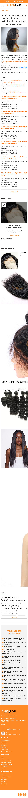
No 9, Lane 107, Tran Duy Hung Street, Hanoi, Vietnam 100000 (13, 721)
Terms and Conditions (6, 752)
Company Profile (5, 740)
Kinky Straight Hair (6, 597)
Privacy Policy (4, 749)
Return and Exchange (6, 764)
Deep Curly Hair (5, 608)
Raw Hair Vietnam (16, 613)
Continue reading (14, 235)
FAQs (2, 757)
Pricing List (4, 747)
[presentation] (1, 220)
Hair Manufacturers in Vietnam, (9, 611)
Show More (14, 617)
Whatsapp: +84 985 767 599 (13, 729)
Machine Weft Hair (5, 777)
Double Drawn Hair (20, 600)
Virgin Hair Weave (6, 603)
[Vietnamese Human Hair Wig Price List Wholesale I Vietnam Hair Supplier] (14, 39)
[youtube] (14, 1)
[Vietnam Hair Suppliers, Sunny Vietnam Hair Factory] (14, 8)
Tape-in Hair (4, 779)
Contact (3, 769)
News (7, 10)
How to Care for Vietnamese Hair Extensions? (14, 226)
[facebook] (9, 1)
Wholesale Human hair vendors (18, 608)
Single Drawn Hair (6, 613)
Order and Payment (6, 762)
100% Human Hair (16, 603)
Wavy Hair (11, 600)
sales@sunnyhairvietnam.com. (10, 716)
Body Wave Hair (5, 605)
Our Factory (4, 743)
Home (2, 10)
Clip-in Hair (4, 783)
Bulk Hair (3, 774)
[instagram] (6, 1)
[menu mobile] (2, 6)
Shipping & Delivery (6, 760)
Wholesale (3, 745)
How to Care (4, 766)
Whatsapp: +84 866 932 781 (13, 734)
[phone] (20, 794)
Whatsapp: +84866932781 (9, 718)
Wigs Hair (3, 781)
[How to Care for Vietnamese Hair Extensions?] (9, 260)
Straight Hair (4, 600)
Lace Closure (4, 786)
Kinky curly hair (15, 597)
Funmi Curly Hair (15, 605)
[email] (11, 1)
